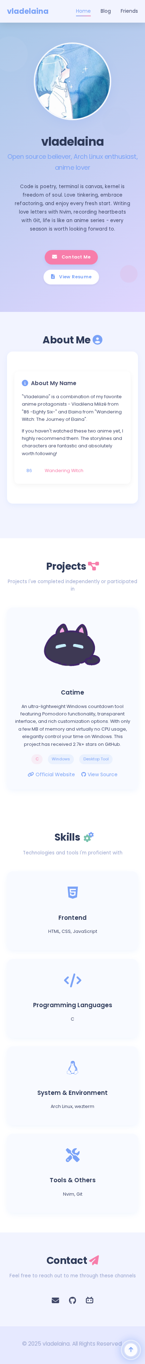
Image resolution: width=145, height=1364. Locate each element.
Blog (106, 10)
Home (83, 10)
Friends (129, 10)
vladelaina (28, 11)
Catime (72, 692)
